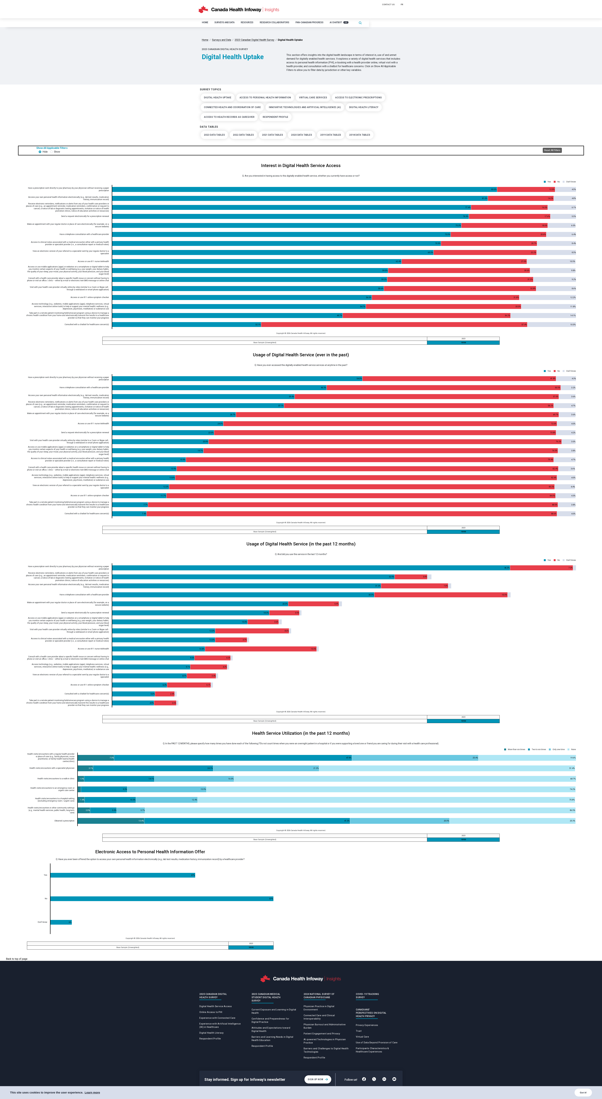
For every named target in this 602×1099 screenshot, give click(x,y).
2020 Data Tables (301, 135)
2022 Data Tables (243, 135)
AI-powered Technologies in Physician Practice (325, 1041)
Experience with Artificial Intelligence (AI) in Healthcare (220, 1025)
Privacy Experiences (367, 1025)
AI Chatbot (338, 22)
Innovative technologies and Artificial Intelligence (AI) (305, 107)
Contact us (388, 4)
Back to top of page (16, 958)
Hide (45, 151)
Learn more (92, 1092)
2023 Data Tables (214, 135)
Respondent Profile (275, 117)
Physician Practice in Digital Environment (319, 1008)
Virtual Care (362, 1036)
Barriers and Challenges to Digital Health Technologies (326, 1050)
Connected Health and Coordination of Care (232, 107)
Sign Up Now (315, 1079)
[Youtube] (394, 1079)
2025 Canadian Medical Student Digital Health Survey (266, 997)
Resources (247, 22)
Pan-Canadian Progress (309, 22)
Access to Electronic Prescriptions (358, 97)
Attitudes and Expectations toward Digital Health (271, 1029)
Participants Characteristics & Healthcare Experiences (372, 1050)
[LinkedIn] (384, 1079)
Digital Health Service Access (215, 1006)
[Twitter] (374, 1079)
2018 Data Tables (359, 135)
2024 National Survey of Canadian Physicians (319, 996)
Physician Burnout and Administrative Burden (325, 1026)
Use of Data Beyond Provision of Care (377, 1042)
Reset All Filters (552, 150)
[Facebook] (364, 1079)
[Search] (360, 22)
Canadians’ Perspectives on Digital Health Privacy (371, 1012)
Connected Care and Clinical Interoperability (319, 1017)
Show (57, 151)
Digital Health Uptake (217, 97)
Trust (359, 1031)
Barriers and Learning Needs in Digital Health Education (272, 1038)
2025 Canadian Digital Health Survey (213, 996)
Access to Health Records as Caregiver (229, 117)
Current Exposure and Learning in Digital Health (274, 1011)
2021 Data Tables (272, 135)
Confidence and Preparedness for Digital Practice (270, 1020)
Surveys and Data (224, 22)
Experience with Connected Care (217, 1018)
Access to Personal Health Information (265, 97)
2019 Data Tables (330, 135)
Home (205, 22)
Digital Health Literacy (363, 107)
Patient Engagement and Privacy (322, 1033)
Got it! (583, 1092)
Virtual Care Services (313, 97)
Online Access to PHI (210, 1012)
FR (402, 4)
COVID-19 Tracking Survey (367, 996)
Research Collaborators (274, 22)
